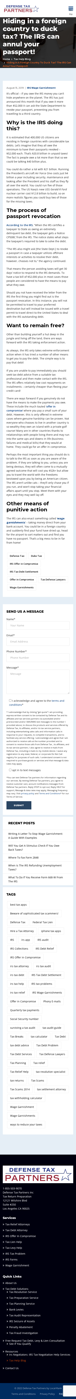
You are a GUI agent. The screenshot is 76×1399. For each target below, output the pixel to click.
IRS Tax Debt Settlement (24, 571)
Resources (11, 1351)
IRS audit (43, 940)
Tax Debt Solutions (16, 1289)
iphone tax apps (51, 931)
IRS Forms (11, 1259)
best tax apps (18, 904)
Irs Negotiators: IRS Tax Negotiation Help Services (39, 1354)
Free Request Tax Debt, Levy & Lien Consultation (35, 1340)
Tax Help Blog (22, 59)
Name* (10, 619)
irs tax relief (17, 992)
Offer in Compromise (22, 579)
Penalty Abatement (21, 1327)
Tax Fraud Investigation (23, 1333)
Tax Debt (60, 1036)
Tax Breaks (16, 1036)
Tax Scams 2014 (20, 1089)
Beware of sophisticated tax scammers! (34, 913)
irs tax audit (43, 966)
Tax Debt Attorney (16, 1230)
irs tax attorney (19, 966)
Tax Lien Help (13, 1242)
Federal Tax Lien (43, 922)
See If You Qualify (20, 1344)
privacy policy (27, 793)
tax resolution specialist (50, 1071)
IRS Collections (19, 948)
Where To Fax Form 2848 (23, 857)
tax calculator (39, 1036)
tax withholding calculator (26, 1098)
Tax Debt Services (21, 1054)
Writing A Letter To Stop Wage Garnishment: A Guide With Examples (35, 835)
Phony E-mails (52, 1001)
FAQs (62, 1394)
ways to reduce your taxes (26, 1124)
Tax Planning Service (22, 1303)
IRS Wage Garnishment (41, 87)
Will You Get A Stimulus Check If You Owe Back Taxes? (33, 847)
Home (6, 59)
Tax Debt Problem (47, 1045)
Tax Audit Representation (25, 1315)
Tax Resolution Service (23, 1292)
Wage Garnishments (22, 587)
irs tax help (17, 983)
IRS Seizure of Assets (22, 1321)
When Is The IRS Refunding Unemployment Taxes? (35, 867)
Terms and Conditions (49, 793)
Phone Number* (16, 651)
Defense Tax (17, 556)
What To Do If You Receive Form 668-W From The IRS (35, 879)
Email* (10, 635)
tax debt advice (19, 1045)
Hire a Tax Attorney (22, 931)
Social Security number (24, 1019)
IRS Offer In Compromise (20, 1236)
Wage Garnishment (22, 1107)
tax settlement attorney (51, 1089)
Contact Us (12, 1368)
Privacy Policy (47, 1394)
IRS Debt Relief (45, 948)
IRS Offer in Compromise (24, 563)
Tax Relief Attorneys (17, 1224)
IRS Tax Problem (15, 1253)
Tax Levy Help (13, 1247)
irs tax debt (17, 975)
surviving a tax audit (22, 1027)
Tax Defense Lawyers (53, 579)
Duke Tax (36, 556)
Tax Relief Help (19, 1071)
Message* (12, 667)
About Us (11, 1283)
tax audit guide (52, 1027)
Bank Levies (16, 1309)
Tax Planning (18, 1063)
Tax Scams (37, 1080)
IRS (12, 940)
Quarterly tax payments (24, 1010)
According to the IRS (19, 225)
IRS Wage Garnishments (47, 992)
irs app (25, 940)
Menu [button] (71, 8)
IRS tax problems (41, 983)
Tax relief (39, 1063)
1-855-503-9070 (12, 1188)
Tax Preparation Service (23, 1298)
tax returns (17, 1080)
